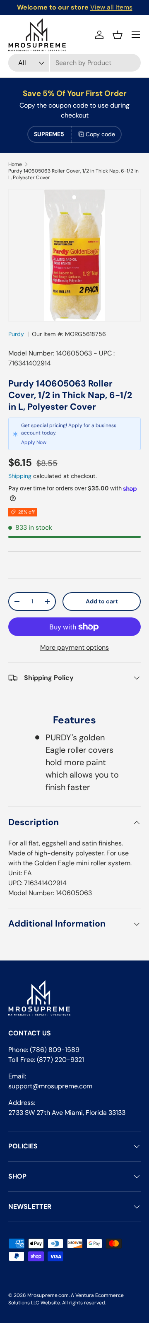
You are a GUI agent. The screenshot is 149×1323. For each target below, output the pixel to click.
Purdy (16, 334)
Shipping (19, 476)
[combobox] (74, 63)
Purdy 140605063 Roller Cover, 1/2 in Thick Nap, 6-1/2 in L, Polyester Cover (73, 174)
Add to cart (102, 601)
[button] (117, 35)
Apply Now (33, 442)
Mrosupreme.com (48, 1295)
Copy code (100, 134)
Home (15, 164)
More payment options (74, 647)
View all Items (111, 7)
